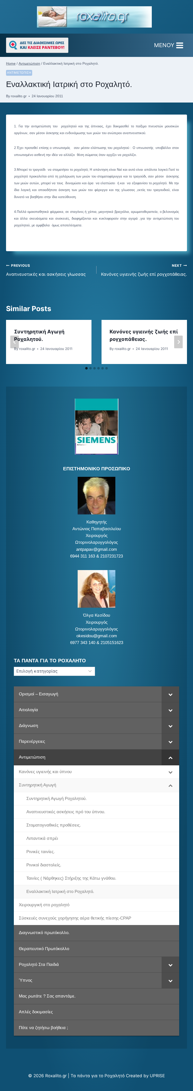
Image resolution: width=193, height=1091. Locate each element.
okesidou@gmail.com (96, 635)
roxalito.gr (19, 96)
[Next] (178, 341)
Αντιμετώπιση (19, 72)
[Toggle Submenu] (170, 694)
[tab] (86, 368)
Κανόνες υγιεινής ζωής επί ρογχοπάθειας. (144, 270)
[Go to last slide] (14, 341)
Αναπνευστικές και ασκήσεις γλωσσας (46, 270)
